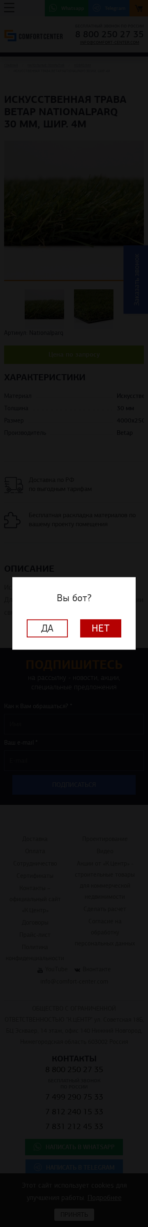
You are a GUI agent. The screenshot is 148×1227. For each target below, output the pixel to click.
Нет (101, 629)
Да (47, 629)
